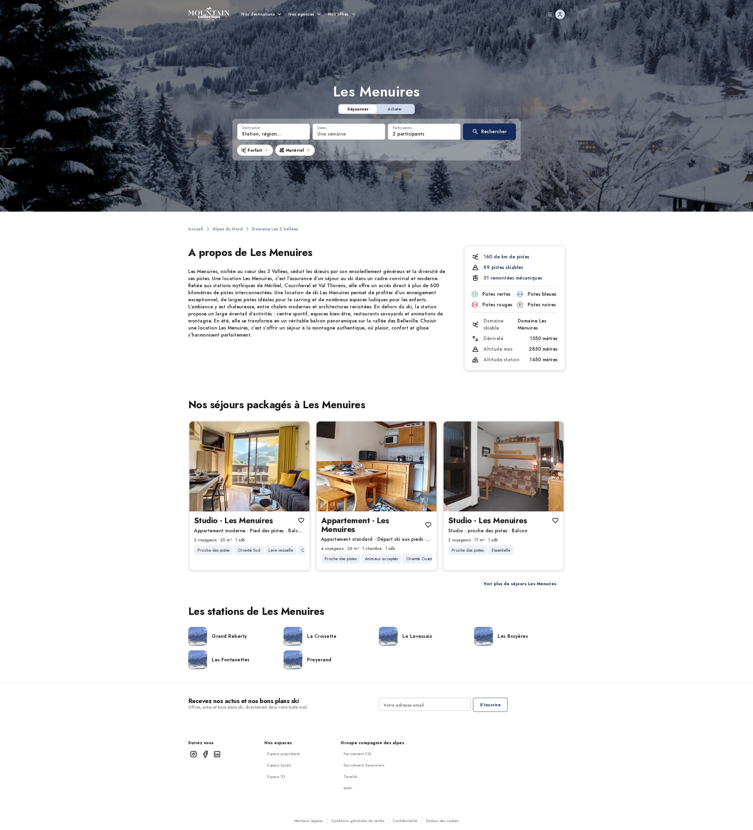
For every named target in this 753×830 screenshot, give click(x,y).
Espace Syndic (279, 765)
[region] (249, 466)
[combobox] (273, 131)
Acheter (395, 109)
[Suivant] (300, 466)
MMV (348, 788)
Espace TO (276, 776)
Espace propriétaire (283, 754)
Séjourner (358, 109)
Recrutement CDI (357, 754)
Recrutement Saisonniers (364, 765)
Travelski (351, 776)
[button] (489, 131)
